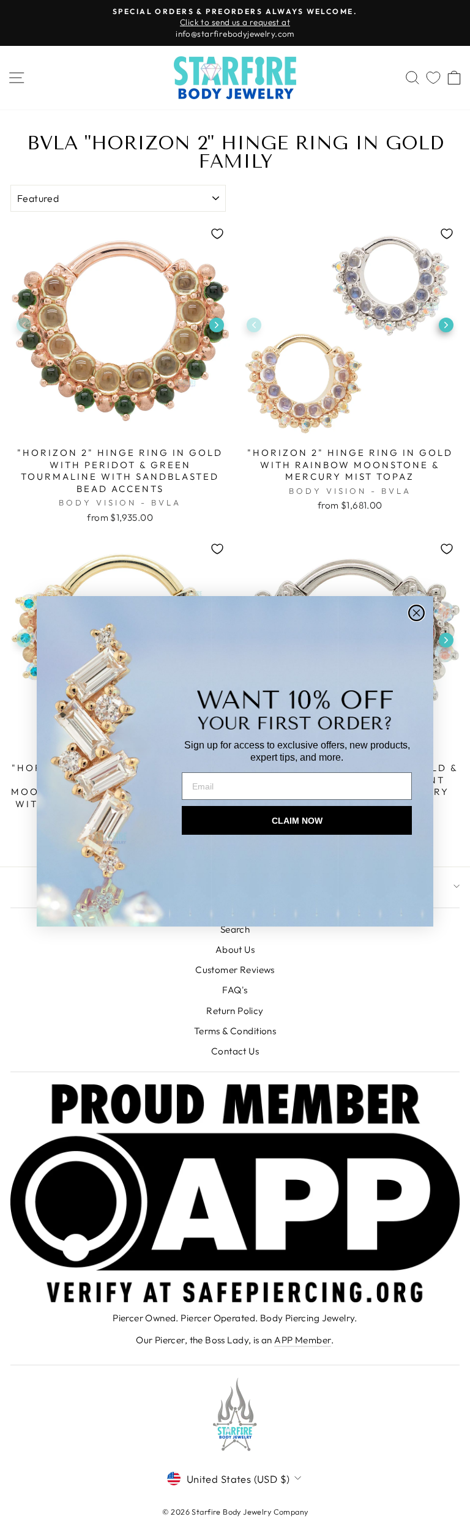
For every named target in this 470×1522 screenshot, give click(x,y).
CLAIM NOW (297, 821)
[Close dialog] (416, 613)
